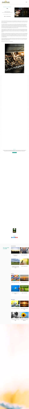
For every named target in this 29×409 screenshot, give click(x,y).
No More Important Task (24, 266)
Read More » (15, 256)
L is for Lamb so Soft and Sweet (15, 308)
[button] (26, 2)
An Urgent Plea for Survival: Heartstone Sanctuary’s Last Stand (15, 267)
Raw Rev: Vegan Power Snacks (15, 282)
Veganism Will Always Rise (24, 282)
